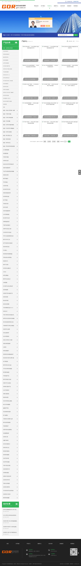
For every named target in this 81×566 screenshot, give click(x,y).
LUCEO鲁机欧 (6, 214)
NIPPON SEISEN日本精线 (8, 318)
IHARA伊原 (5, 296)
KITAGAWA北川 (6, 77)
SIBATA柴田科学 (6, 167)
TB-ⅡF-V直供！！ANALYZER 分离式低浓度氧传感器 (31, 135)
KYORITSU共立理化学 (8, 286)
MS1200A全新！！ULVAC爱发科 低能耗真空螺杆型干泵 (31, 60)
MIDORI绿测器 (6, 497)
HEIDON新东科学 (7, 192)
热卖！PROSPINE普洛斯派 (9, 146)
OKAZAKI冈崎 (6, 304)
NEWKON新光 (6, 451)
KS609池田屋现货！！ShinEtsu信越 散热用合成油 (31, 116)
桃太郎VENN (5, 57)
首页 (73, 41)
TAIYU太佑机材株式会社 (8, 235)
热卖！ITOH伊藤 (6, 121)
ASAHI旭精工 (5, 83)
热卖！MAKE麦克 (7, 139)
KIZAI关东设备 (6, 95)
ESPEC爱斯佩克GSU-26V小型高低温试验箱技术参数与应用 (16, 509)
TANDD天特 (5, 203)
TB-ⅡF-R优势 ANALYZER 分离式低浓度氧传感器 (70, 135)
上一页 (49, 141)
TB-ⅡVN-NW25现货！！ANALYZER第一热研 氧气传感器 (70, 79)
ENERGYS (5, 261)
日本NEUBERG (6, 487)
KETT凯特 (5, 200)
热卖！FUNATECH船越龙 (8, 128)
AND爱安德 (5, 153)
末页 (58, 141)
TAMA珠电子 (6, 426)
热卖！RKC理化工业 (7, 135)
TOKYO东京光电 (6, 465)
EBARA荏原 (5, 397)
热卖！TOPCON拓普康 (8, 117)
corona (4, 271)
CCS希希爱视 (6, 149)
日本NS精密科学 (6, 210)
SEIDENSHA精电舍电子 (8, 354)
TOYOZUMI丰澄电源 (7, 368)
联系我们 (72, 543)
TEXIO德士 (5, 182)
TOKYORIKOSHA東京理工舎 (9, 314)
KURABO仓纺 (6, 196)
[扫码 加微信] (79, 173)
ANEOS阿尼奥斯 (6, 343)
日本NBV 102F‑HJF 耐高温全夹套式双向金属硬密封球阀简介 (16, 532)
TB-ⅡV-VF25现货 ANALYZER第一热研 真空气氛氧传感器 (70, 116)
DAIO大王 (5, 311)
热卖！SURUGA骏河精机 (8, 124)
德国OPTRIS (6, 408)
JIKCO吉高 (5, 207)
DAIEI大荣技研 (6, 89)
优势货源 (5, 104)
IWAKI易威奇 (5, 60)
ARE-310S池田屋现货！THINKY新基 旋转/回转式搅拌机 (22, 35)
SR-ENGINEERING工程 (8, 322)
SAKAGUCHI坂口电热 (7, 68)
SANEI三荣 (5, 436)
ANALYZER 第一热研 (7, 339)
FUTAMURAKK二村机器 (8, 80)
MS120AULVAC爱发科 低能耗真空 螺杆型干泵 (70, 60)
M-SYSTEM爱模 (6, 404)
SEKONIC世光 (6, 246)
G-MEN (4, 347)
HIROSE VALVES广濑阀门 (8, 92)
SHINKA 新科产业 (7, 386)
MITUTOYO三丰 (6, 239)
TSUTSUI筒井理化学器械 (8, 171)
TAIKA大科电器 (6, 483)
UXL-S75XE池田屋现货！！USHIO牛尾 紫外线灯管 (51, 79)
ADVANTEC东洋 (6, 189)
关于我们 (18, 543)
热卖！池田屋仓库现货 (8, 48)
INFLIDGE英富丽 (6, 422)
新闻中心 (39, 543)
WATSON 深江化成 (7, 365)
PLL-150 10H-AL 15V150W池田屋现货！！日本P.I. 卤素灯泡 (70, 97)
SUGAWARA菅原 (7, 411)
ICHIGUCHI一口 (6, 74)
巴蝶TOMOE (5, 440)
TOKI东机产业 (6, 375)
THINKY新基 (6, 157)
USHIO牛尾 (5, 185)
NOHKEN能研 (6, 454)
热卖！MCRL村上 (7, 142)
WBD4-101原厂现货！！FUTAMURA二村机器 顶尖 (31, 97)
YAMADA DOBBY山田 (8, 418)
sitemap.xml (76, 563)
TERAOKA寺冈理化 (7, 257)
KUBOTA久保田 (6, 329)
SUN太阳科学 (6, 332)
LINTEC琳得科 (6, 63)
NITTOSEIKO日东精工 (8, 243)
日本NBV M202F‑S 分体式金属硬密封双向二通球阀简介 (15, 526)
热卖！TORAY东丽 (7, 113)
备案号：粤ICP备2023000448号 (35, 563)
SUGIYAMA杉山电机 (7, 400)
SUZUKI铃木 (5, 51)
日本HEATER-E (6, 479)
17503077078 (75, 1)
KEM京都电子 (6, 350)
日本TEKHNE (6, 458)
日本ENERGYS (6, 469)
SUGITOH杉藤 (6, 461)
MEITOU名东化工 (7, 278)
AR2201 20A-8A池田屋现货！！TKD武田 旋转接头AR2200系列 (31, 79)
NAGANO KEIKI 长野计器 (8, 357)
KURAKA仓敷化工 (7, 268)
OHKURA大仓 (6, 447)
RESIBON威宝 (6, 372)
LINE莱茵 (5, 282)
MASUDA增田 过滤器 (7, 101)
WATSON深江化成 (7, 379)
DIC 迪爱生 (5, 415)
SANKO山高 (5, 160)
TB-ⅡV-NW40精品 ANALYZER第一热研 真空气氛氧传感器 (51, 116)
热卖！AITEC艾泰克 (7, 131)
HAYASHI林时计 (6, 443)
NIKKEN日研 (5, 86)
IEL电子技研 (5, 300)
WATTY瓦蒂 (5, 264)
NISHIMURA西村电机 (7, 253)
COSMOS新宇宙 (6, 66)
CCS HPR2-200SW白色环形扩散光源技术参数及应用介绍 (15, 515)
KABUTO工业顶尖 (7, 382)
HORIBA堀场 (6, 472)
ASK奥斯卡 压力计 (6, 98)
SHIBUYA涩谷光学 (7, 476)
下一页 (54, 141)
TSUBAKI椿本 (6, 71)
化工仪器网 (66, 563)
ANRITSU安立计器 (7, 228)
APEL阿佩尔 (5, 275)
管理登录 (71, 563)
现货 (4, 107)
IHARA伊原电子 (6, 54)
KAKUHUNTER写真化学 (8, 164)
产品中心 (28, 543)
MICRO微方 (5, 178)
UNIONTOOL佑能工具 (8, 293)
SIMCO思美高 (6, 393)
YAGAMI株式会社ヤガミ (8, 307)
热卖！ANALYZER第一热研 (9, 110)
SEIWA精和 (5, 289)
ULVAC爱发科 (6, 336)
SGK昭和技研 (6, 433)
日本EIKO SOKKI (6, 494)
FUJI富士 (5, 250)
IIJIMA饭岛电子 (6, 221)
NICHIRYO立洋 (6, 217)
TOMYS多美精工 (6, 225)
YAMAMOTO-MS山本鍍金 (8, 325)
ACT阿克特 (5, 361)
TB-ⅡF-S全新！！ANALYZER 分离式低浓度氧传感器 (51, 135)
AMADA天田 (5, 174)
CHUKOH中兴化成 (7, 232)
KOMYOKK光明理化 (7, 429)
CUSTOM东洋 (6, 390)
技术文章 (50, 543)
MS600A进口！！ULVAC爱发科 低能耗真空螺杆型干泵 (51, 60)
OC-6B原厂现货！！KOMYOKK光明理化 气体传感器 (51, 97)
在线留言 (61, 543)
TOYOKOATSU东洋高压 (8, 490)
